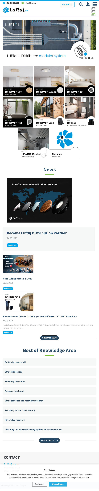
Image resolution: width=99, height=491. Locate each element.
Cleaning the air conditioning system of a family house (33, 429)
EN (93, 15)
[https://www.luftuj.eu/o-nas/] (65, 158)
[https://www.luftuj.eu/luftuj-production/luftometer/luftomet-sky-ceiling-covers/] (18, 96)
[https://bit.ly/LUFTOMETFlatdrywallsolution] (18, 127)
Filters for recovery (15, 419)
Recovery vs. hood (14, 391)
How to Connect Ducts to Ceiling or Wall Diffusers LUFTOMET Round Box (40, 316)
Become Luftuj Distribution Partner (37, 232)
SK (93, 12)
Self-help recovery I (15, 381)
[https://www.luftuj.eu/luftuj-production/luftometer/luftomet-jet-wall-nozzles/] (80, 96)
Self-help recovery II (15, 362)
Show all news (49, 338)
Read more (12, 245)
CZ (93, 9)
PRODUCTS (67, 4)
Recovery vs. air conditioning (20, 410)
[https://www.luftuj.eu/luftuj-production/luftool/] (80, 127)
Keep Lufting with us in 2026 (17, 278)
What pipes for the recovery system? (24, 400)
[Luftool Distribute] (49, 40)
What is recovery (13, 371)
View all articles (49, 440)
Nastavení (39, 484)
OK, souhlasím (57, 484)
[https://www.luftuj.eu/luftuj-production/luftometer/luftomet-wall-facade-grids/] (49, 127)
